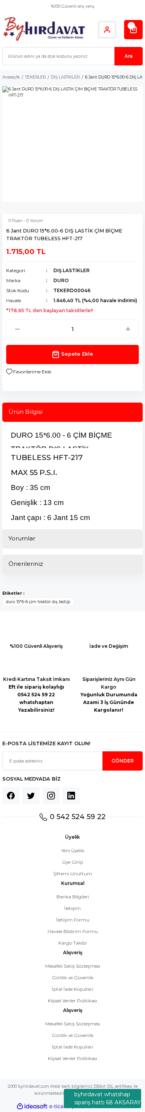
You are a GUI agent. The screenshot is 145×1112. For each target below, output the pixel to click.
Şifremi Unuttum (72, 873)
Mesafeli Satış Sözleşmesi (72, 966)
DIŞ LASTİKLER (71, 270)
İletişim (72, 908)
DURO (61, 280)
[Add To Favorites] (28, 372)
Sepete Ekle (77, 354)
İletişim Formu (72, 920)
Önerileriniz (26, 563)
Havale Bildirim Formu (73, 931)
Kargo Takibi (72, 943)
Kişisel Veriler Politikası (72, 1000)
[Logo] (43, 29)
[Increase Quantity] (127, 329)
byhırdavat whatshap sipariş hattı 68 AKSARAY (107, 1098)
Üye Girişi (72, 862)
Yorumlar (22, 538)
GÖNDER (122, 761)
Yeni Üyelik (72, 850)
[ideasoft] (32, 1106)
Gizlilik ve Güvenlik (73, 977)
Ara (129, 56)
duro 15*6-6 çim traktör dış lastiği (38, 601)
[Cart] (133, 29)
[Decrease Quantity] (17, 329)
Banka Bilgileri (72, 897)
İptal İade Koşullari (72, 989)
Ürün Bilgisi (26, 411)
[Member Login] (107, 29)
